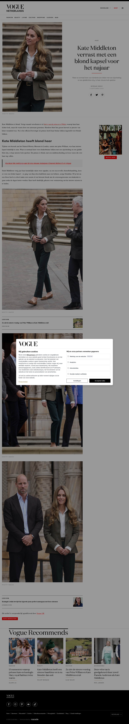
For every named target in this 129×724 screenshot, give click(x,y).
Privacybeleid (23, 381)
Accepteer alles (100, 381)
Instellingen (77, 381)
